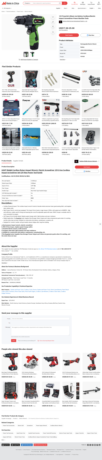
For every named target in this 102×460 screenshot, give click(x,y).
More (3, 440)
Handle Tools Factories (34, 433)
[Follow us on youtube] (95, 445)
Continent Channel (70, 449)
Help (73, 8)
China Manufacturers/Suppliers (38, 449)
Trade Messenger (27, 445)
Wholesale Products (51, 449)
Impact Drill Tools (7, 437)
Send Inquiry (69, 35)
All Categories (7, 8)
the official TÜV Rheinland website (48, 249)
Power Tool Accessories (9, 425)
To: (9, 323)
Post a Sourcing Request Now (46, 340)
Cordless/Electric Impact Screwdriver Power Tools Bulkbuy (42, 437)
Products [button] (27, 3)
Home (3, 11)
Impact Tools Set (79, 433)
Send (13, 340)
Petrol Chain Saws (19, 291)
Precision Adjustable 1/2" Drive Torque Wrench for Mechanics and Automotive (70, 91)
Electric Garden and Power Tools (41, 289)
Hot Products (19, 449)
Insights (84, 449)
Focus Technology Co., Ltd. (40, 454)
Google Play (15, 445)
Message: (8, 327)
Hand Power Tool (21, 433)
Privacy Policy (75, 454)
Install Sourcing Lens (41, 445)
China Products (26, 449)
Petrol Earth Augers (30, 291)
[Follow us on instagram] (92, 445)
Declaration (67, 454)
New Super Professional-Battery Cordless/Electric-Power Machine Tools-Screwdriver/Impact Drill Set (10, 374)
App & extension (82, 8)
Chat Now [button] (91, 35)
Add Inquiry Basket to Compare (29, 59)
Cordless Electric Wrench (56, 425)
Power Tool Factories (8, 433)
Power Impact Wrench (41, 425)
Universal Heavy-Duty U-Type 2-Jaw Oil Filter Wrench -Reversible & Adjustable (90, 149)
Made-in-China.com (44, 451)
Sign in (98, 4)
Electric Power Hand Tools (65, 433)
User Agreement (59, 454)
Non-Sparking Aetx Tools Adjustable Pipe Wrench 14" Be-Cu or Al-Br (70, 119)
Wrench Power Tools (20, 437)
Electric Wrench (28, 11)
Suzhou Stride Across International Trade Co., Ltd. (75, 21)
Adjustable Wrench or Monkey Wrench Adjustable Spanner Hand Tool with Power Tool (30, 149)
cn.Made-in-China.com (66, 451)
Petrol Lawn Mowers (56, 289)
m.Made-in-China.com (55, 451)
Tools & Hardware (10, 11)
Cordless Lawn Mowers (42, 291)
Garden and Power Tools (17, 289)
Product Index (78, 449)
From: (8, 318)
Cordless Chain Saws (54, 291)
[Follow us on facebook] (88, 445)
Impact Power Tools (92, 433)
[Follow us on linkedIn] (99, 445)
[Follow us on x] (90, 445)
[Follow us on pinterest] (97, 445)
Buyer (65, 8)
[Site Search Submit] (64, 3)
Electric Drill (21, 425)
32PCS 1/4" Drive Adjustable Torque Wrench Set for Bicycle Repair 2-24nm (11, 120)
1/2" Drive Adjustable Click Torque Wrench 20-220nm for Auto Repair (90, 119)
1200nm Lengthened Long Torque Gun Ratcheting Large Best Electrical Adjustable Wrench (51, 120)
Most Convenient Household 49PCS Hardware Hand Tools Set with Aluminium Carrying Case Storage (30, 402)
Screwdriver (30, 425)
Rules (99, 8)
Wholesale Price (60, 449)
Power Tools (20, 11)
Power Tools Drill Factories (49, 433)
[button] (60, 3)
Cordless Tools (28, 289)
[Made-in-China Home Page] (10, 3)
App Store (5, 445)
